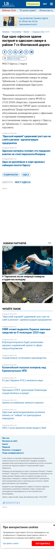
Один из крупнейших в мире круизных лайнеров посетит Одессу (23, 163)
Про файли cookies (11, 543)
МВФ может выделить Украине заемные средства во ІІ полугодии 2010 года (26, 330)
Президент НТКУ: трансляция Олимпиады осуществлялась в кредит (24, 391)
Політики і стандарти (11, 450)
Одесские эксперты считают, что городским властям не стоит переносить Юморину (26, 152)
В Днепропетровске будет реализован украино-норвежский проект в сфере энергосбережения (22, 345)
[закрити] (54, 525)
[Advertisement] (27, 211)
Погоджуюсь (43, 543)
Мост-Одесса (23, 182)
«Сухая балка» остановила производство (24, 357)
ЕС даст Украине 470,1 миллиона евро (22, 380)
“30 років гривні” (27, 10)
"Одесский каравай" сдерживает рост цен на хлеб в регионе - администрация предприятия (26, 139)
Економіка (16, 31)
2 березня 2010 (38, 32)
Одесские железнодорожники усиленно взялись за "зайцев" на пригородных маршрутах (23, 415)
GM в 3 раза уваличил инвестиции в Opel (24, 427)
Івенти (5, 444)
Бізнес (26, 31)
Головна (5, 31)
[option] (27, 21)
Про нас (5, 438)
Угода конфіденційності (13, 453)
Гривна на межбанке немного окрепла (22, 402)
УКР (45, 4)
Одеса (25, 174)
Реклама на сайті (9, 441)
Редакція (6, 447)
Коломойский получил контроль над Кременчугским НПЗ (24, 369)
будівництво (11, 174)
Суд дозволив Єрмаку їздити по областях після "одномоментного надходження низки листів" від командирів (35, 24)
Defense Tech (9, 10)
